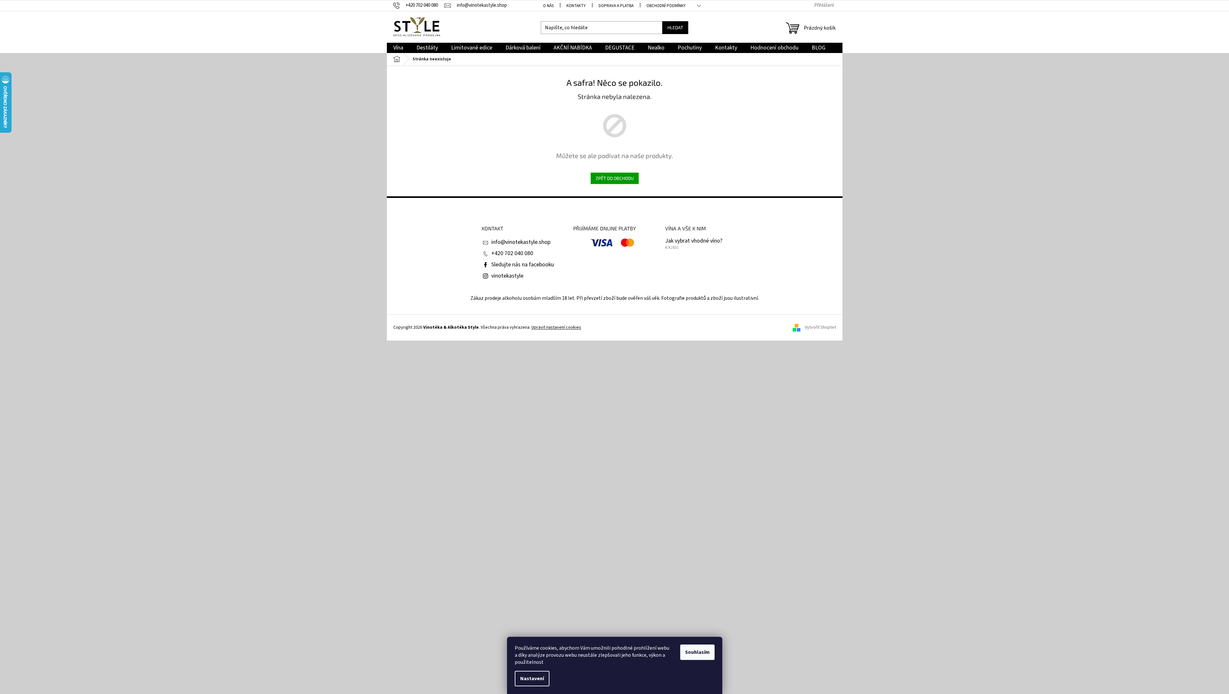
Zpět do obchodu (615, 178)
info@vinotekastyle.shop (520, 242)
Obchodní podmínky (666, 6)
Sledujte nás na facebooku (522, 265)
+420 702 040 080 (512, 253)
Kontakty (576, 6)
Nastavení (532, 678)
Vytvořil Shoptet (820, 327)
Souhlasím (697, 652)
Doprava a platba (616, 6)
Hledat (675, 27)
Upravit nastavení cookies (556, 327)
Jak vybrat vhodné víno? (693, 241)
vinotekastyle (507, 276)
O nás (548, 6)
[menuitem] (398, 48)
